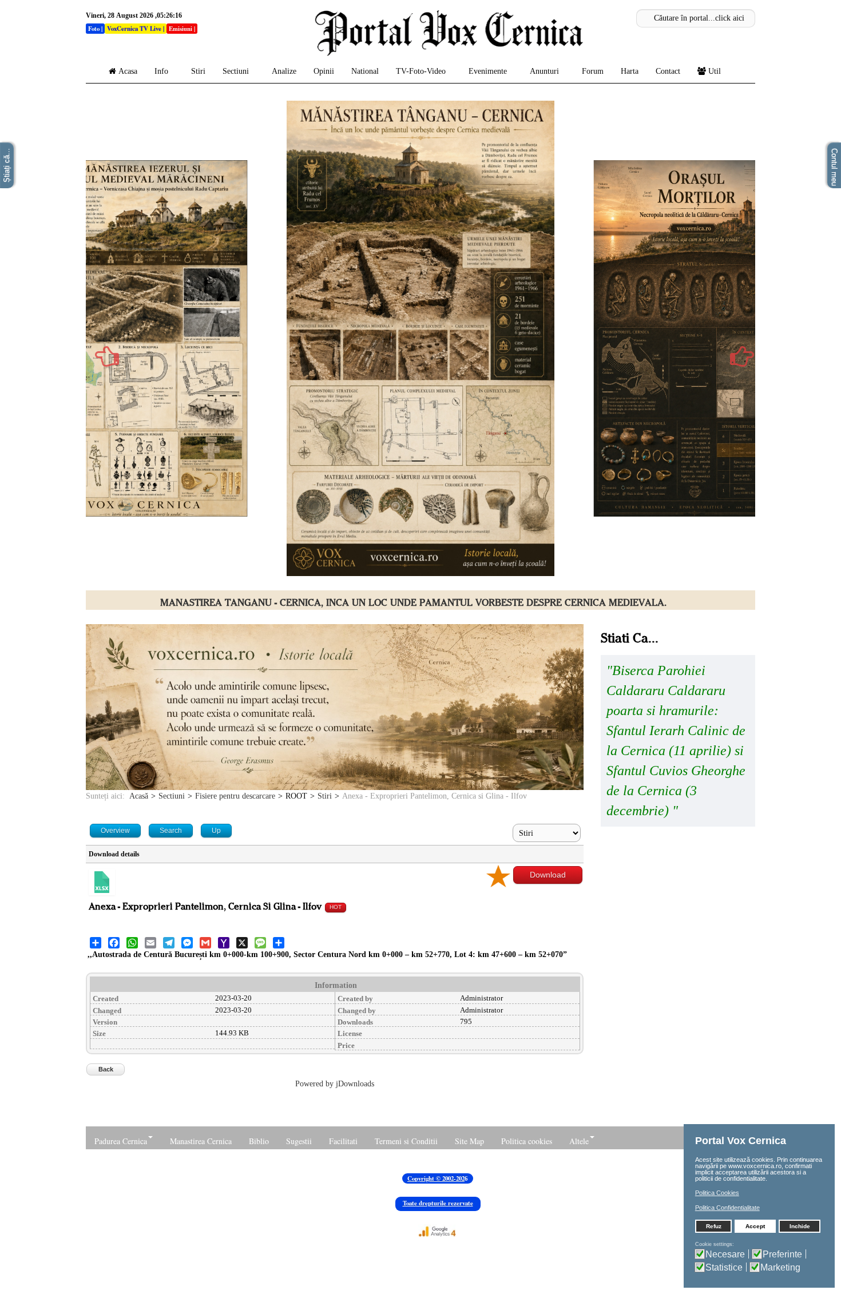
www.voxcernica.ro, (755, 1165)
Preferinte (782, 1254)
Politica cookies (526, 1141)
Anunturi (544, 71)
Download (548, 874)
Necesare (725, 1254)
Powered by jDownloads (334, 1083)
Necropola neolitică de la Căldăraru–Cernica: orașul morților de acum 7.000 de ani (413, 603)
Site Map (469, 1141)
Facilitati (343, 1141)
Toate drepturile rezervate (438, 1203)
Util (714, 71)
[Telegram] (169, 942)
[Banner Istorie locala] (335, 706)
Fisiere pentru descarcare (235, 796)
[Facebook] (114, 942)
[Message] (260, 942)
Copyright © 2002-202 (436, 1178)
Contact (668, 71)
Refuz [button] (713, 1226)
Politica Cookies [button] (717, 1192)
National (365, 71)
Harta (629, 71)
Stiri (198, 71)
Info (161, 71)
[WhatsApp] (132, 942)
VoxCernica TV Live (134, 28)
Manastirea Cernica (201, 1141)
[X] (242, 942)
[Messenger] (187, 942)
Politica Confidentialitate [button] (727, 1207)
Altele (579, 1141)
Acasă (138, 796)
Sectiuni (236, 71)
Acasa (127, 71)
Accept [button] (755, 1226)
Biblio (259, 1141)
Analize (284, 71)
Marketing (780, 1267)
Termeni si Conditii (406, 1141)
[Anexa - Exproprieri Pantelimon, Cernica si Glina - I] (102, 882)
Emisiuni (180, 28)
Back (105, 1069)
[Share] (96, 942)
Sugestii (299, 1141)
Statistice (724, 1267)
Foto (94, 28)
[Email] (150, 942)
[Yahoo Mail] (224, 942)
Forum (593, 71)
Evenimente (488, 71)
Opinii (324, 71)
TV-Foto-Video (421, 71)
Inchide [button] (800, 1226)
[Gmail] (205, 942)
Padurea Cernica (120, 1141)
